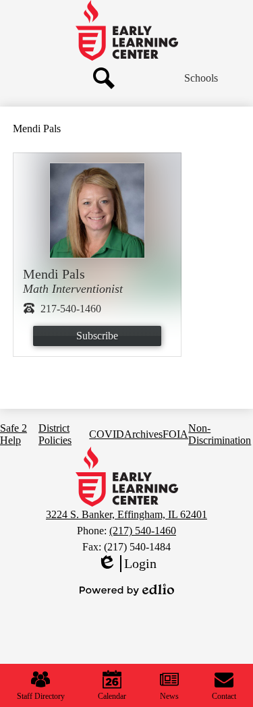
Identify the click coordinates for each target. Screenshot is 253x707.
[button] (201, 78)
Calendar (112, 696)
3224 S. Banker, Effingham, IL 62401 (126, 514)
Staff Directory (41, 696)
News (169, 696)
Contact (224, 696)
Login (127, 564)
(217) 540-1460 (142, 530)
